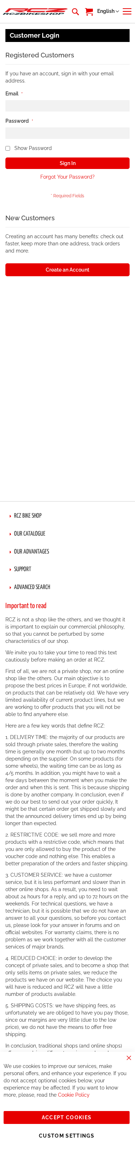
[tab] (67, 516)
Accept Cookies (67, 1117)
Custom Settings (66, 1136)
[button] (108, 11)
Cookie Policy (74, 1095)
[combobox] (75, 11)
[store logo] (35, 11)
